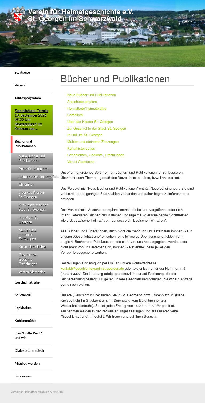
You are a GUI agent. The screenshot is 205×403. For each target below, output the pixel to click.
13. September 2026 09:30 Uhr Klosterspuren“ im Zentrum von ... (31, 120)
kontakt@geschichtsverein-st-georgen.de (92, 268)
